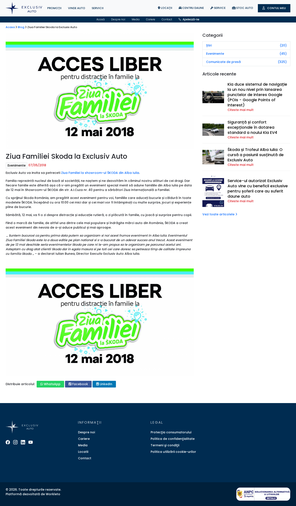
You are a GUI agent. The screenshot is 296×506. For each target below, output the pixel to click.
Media (136, 19)
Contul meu (276, 8)
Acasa (10, 27)
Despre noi (118, 19)
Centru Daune (193, 8)
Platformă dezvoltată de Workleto (33, 494)
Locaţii (166, 8)
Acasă (100, 19)
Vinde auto (76, 8)
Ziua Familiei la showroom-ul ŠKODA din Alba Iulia (100, 173)
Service (219, 8)
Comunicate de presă (246, 62)
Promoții (54, 8)
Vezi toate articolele (218, 214)
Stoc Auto (244, 8)
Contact (167, 19)
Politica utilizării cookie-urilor (173, 452)
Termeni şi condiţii (165, 445)
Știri (246, 45)
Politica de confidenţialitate (173, 439)
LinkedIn (105, 384)
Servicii (98, 8)
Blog (21, 27)
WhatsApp (51, 384)
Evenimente (17, 165)
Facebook (79, 384)
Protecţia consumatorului (171, 432)
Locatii (83, 452)
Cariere (150, 19)
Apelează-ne (190, 19)
